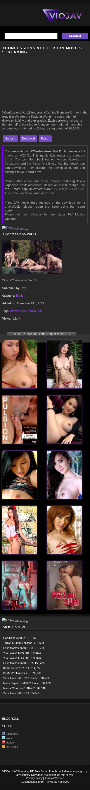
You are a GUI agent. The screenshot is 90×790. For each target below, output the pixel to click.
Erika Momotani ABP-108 (18, 648)
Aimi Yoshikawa (22, 193)
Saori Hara (77, 189)
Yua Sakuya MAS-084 (16, 653)
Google (10, 742)
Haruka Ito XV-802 (14, 638)
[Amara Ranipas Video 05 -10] (19, 387)
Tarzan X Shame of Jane (17, 643)
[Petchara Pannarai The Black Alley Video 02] (19, 497)
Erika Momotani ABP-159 (18, 663)
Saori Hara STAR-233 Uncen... (21, 678)
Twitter (9, 738)
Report (45, 138)
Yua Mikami (47, 193)
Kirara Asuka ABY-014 (16, 668)
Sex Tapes (33, 163)
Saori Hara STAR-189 (16, 693)
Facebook (11, 733)
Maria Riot (35, 311)
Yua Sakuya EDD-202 (16, 658)
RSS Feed (11, 747)
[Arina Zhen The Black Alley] (64, 387)
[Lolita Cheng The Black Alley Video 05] (64, 497)
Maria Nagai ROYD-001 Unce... (22, 683)
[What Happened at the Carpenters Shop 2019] (64, 608)
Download (28, 138)
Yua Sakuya (60, 189)
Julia (7, 193)
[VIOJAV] (62, 18)
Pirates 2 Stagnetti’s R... (17, 673)
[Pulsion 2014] (19, 442)
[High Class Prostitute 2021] (19, 608)
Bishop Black (18, 311)
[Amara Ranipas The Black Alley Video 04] (19, 553)
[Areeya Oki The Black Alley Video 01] (64, 553)
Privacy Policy (34, 778)
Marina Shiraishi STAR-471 (19, 688)
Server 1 (10, 138)
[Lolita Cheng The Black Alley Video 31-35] (64, 442)
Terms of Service (54, 778)
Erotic (8, 159)
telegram (36, 214)
